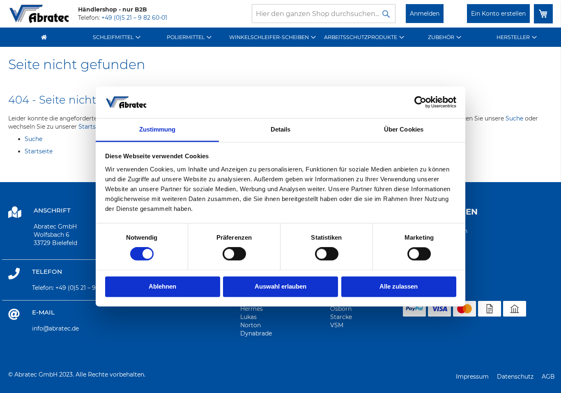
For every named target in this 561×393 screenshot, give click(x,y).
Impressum (472, 376)
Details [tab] (281, 129)
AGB (548, 376)
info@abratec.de (55, 328)
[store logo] (39, 14)
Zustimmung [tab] (157, 129)
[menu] (280, 37)
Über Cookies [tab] (403, 129)
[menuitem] (116, 37)
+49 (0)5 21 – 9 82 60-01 (134, 17)
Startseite (92, 126)
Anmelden (424, 13)
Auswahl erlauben (280, 286)
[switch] (234, 254)
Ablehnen (162, 286)
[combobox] (323, 13)
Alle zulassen (398, 286)
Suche (514, 118)
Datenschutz (515, 376)
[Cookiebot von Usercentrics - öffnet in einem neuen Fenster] (420, 102)
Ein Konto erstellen (498, 13)
